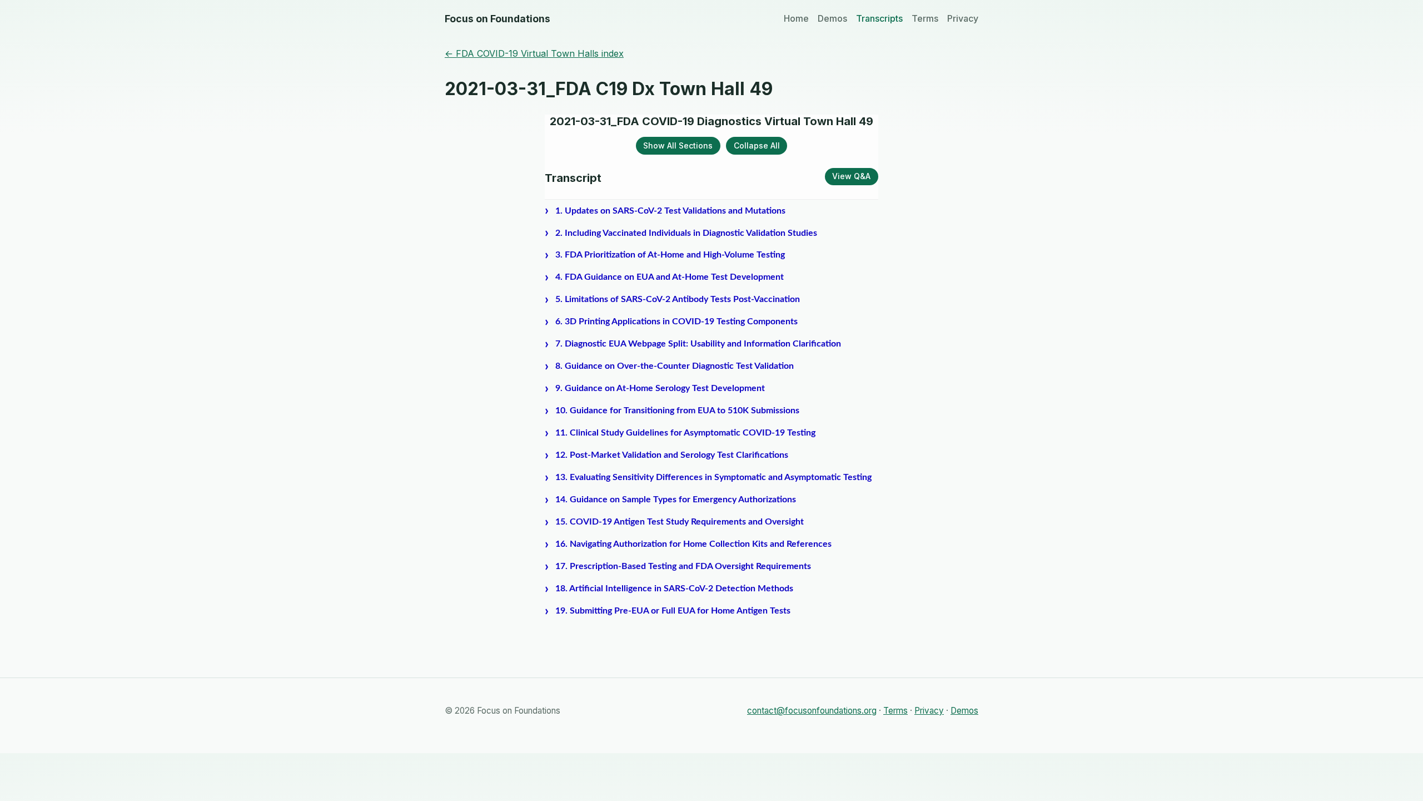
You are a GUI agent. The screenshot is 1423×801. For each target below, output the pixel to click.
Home (796, 18)
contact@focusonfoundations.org (812, 710)
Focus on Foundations (497, 18)
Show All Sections (678, 145)
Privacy (962, 18)
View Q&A (851, 176)
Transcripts (879, 18)
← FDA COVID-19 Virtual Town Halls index (534, 53)
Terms (925, 18)
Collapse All (757, 145)
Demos (832, 18)
